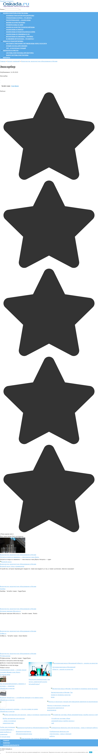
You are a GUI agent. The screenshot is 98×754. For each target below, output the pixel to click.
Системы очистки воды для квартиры (20, 53)
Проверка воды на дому (14, 25)
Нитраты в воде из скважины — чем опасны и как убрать (19, 557)
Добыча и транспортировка (13, 41)
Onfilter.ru (3, 633)
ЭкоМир (2, 589)
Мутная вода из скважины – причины (19, 36)
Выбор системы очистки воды (17, 55)
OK (90, 752)
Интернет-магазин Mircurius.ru (10, 611)
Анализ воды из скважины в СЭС (18, 34)
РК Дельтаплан (5, 656)
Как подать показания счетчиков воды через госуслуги (26, 43)
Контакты (6, 57)
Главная (3, 61)
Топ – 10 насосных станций (16, 48)
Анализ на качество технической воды (20, 27)
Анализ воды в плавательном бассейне (20, 32)
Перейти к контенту (6, 1)
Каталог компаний (13, 61)
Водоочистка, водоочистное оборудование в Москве (39, 61)
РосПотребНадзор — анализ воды (18, 20)
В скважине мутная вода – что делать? (20, 39)
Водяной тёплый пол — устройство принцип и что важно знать (21, 697)
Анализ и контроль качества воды (15, 13)
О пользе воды (5, 674)
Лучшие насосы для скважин (16, 46)
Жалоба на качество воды (15, 22)
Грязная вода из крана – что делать (19, 18)
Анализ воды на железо (14, 29)
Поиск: (2, 9)
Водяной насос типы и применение (12, 566)
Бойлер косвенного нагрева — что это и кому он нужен (19, 709)
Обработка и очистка (10, 50)
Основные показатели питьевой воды (20, 15)
